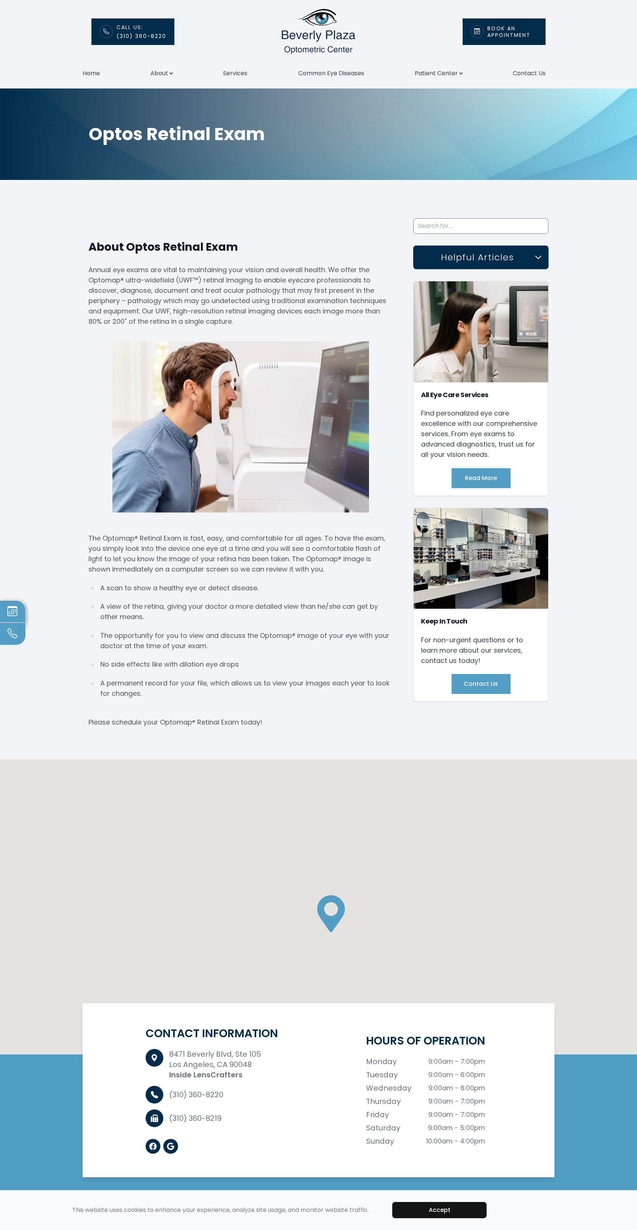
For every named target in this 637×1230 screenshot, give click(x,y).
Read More (481, 478)
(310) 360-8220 (196, 1095)
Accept (439, 1210)
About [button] (159, 73)
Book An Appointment (508, 31)
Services (235, 73)
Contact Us (529, 73)
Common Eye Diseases (331, 73)
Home (91, 73)
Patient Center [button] (436, 73)
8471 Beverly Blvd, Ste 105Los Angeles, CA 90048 (215, 1059)
